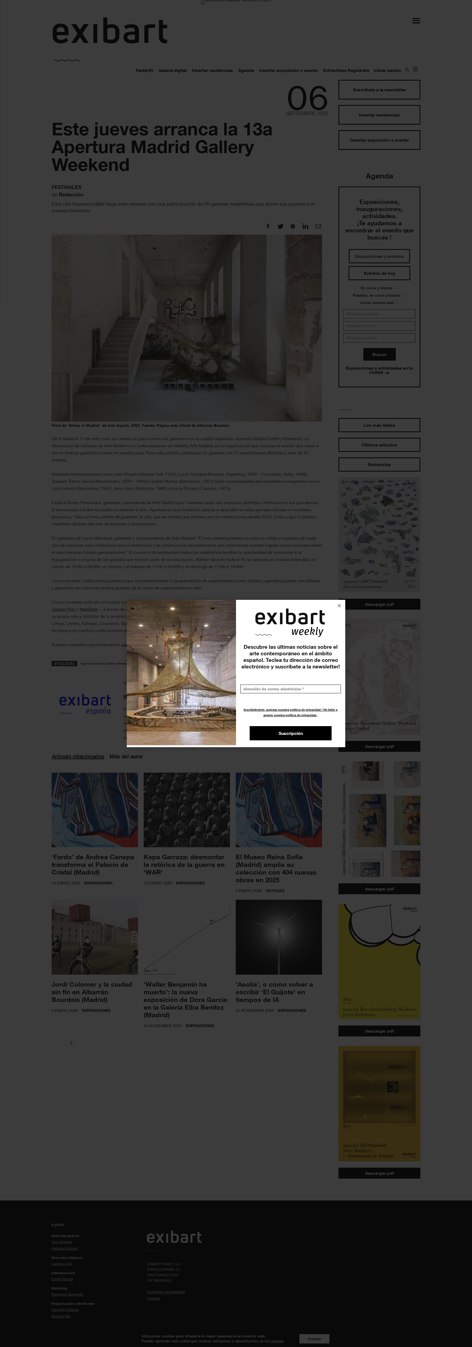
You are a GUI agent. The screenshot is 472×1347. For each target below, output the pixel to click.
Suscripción (291, 733)
